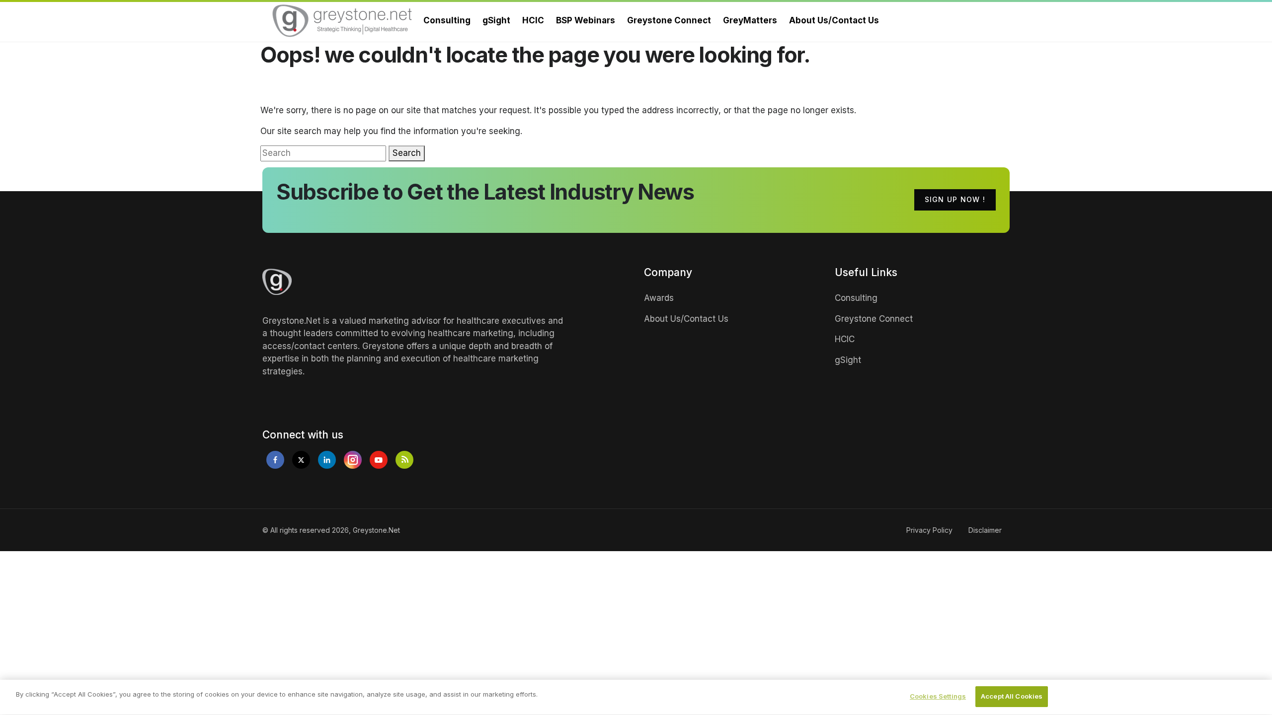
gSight (496, 20)
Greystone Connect (669, 20)
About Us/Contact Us (834, 20)
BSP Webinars (585, 20)
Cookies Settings (938, 696)
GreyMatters (750, 20)
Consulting (447, 20)
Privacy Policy (929, 530)
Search (407, 153)
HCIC (533, 20)
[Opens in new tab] (275, 460)
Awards (659, 298)
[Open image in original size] (342, 21)
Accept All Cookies (1011, 696)
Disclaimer (985, 530)
